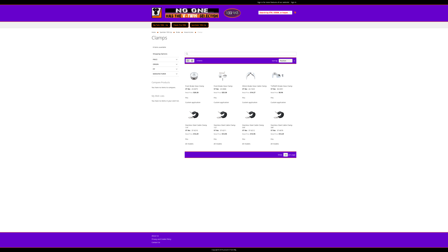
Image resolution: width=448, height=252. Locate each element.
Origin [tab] (156, 64)
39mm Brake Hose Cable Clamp (254, 86)
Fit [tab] (154, 69)
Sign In (293, 2)
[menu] (224, 25)
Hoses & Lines (188, 32)
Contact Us (156, 242)
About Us (155, 236)
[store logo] (157, 13)
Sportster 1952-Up (166, 32)
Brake (178, 32)
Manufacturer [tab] (159, 74)
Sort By (274, 61)
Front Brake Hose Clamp (194, 86)
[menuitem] (160, 25)
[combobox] (275, 12)
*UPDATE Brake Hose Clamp (281, 86)
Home (154, 32)
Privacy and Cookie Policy (161, 239)
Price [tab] (155, 59)
